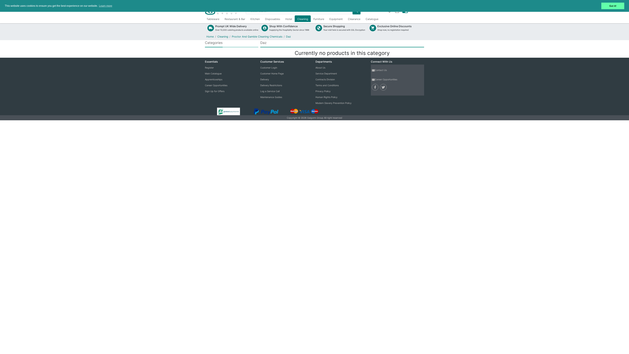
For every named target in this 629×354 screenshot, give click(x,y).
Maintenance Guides (271, 97)
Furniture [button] (318, 19)
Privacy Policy (323, 91)
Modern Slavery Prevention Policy (333, 103)
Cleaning (222, 36)
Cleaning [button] (302, 19)
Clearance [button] (354, 19)
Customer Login (268, 67)
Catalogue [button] (372, 19)
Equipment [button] (336, 19)
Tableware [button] (213, 19)
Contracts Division (325, 79)
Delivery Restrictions (271, 85)
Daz (288, 36)
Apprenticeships (213, 79)
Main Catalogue (213, 73)
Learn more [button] (105, 5)
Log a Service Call (270, 91)
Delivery (264, 79)
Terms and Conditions (327, 85)
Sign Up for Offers (214, 91)
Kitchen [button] (255, 19)
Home (210, 36)
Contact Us (381, 70)
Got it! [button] (612, 6)
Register (209, 67)
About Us (320, 67)
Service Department (326, 73)
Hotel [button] (288, 19)
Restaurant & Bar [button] (235, 19)
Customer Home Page (272, 73)
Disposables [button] (272, 19)
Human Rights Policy (326, 97)
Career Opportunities (216, 85)
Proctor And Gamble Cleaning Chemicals (257, 36)
